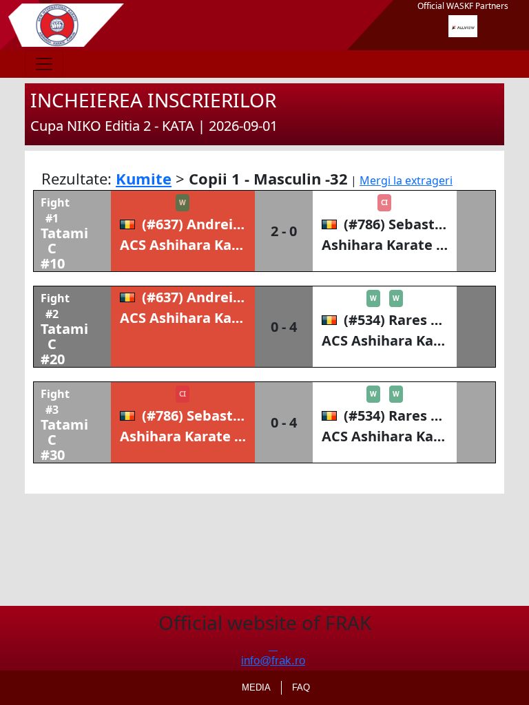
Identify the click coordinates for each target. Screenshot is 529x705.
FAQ (301, 687)
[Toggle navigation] (44, 64)
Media (256, 687)
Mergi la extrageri (406, 180)
